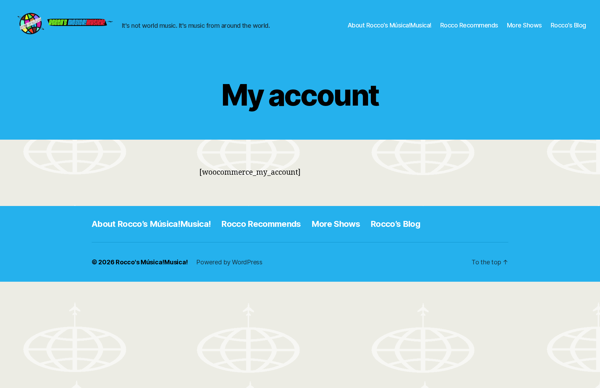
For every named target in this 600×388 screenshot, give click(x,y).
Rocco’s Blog (568, 25)
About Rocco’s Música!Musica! (390, 25)
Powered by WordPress (229, 262)
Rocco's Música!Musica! (152, 262)
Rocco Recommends (469, 25)
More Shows (524, 25)
